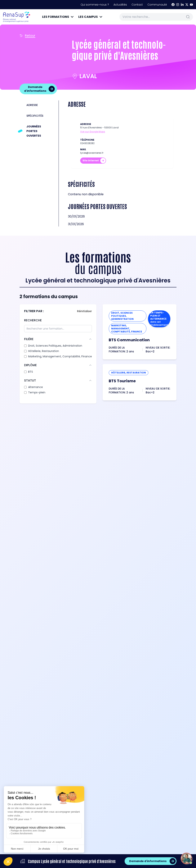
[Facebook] (173, 4)
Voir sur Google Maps (92, 131)
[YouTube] (191, 4)
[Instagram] (177, 4)
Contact (137, 5)
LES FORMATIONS (55, 17)
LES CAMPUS (88, 17)
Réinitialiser (84, 311)
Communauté (157, 5)
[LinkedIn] (182, 4)
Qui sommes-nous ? (95, 5)
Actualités (120, 5)
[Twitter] (186, 4)
